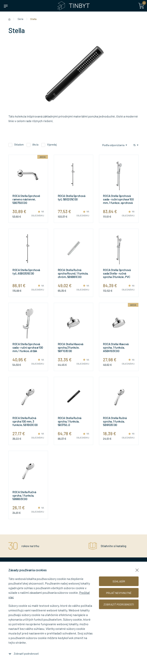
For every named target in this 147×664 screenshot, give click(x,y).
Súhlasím (119, 581)
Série (20, 19)
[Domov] (9, 19)
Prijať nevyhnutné (118, 593)
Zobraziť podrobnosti (26, 653)
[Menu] (5, 6)
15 (134, 145)
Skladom (19, 144)
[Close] (137, 570)
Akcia (35, 144)
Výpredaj (52, 144)
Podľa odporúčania (113, 145)
